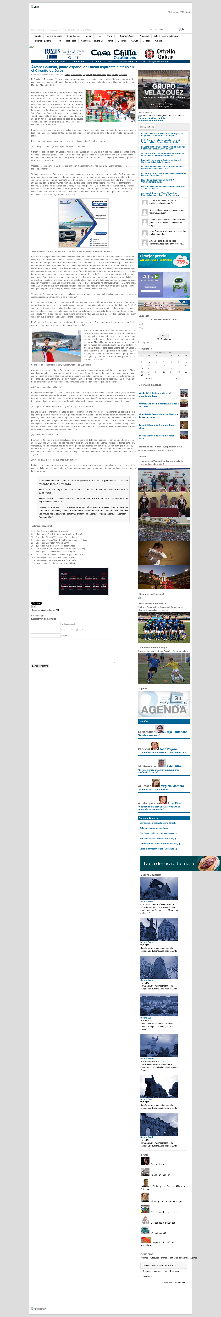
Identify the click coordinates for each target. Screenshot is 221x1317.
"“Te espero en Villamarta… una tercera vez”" (163, 752)
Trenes (164, 1258)
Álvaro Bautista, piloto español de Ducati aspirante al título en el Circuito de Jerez (82, 69)
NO (142, 329)
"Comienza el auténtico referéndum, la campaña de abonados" (159, 807)
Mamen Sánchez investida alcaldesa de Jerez (159, 405)
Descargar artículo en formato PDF (45, 610)
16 (142, 369)
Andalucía (144, 36)
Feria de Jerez (74, 36)
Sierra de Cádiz (127, 36)
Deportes (122, 41)
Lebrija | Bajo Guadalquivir (166, 36)
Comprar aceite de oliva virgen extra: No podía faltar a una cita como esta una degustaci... (167, 223)
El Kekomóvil (157, 1233)
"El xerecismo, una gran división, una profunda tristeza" (158, 771)
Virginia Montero (172, 786)
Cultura (134, 41)
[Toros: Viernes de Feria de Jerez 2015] (184, 439)
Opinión (158, 41)
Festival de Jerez (54, 36)
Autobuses (154, 1258)
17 (149, 369)
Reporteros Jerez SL (168, 1265)
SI (142, 324)
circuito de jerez (99, 75)
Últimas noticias (147, 127)
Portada (37, 36)
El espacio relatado (162, 1222)
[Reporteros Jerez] (62, 18)
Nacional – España (42, 41)
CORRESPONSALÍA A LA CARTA (46, 30)
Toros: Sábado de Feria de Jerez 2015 (156, 426)
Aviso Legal (163, 1271)
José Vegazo (168, 749)
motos (109, 75)
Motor (88, 36)
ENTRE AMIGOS (145, 113)
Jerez (110, 41)
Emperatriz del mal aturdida (158, 1244)
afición (67, 75)
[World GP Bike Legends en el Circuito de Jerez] (184, 396)
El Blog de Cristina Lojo (165, 1201)
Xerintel (181, 1282)
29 (186, 372)
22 (186, 369)
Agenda (193, 1258)
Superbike (123, 75)
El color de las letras (164, 1212)
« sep (149, 378)
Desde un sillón (159, 1175)
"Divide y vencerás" (149, 735)
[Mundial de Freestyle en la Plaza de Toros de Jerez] (184, 417)
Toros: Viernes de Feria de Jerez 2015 (156, 437)
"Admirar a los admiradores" (153, 789)
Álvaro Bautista (76, 75)
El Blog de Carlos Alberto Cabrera (162, 1187)
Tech (58, 41)
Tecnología (71, 41)
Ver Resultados (164, 339)
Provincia (110, 36)
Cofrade (146, 41)
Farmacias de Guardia (178, 1258)
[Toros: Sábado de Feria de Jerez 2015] (184, 428)
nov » (179, 378)
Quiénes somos (150, 1271)
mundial (115, 75)
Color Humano (157, 1164)
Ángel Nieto (87, 75)
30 (142, 375)
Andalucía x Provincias (92, 41)
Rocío (98, 36)
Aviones (144, 1258)
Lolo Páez (175, 803)
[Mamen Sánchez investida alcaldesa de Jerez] (184, 407)
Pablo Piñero (175, 766)
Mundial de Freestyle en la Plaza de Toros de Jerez (158, 416)
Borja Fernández (175, 731)
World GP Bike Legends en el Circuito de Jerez (155, 394)
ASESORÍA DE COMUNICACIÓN (77, 30)
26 (164, 372)
